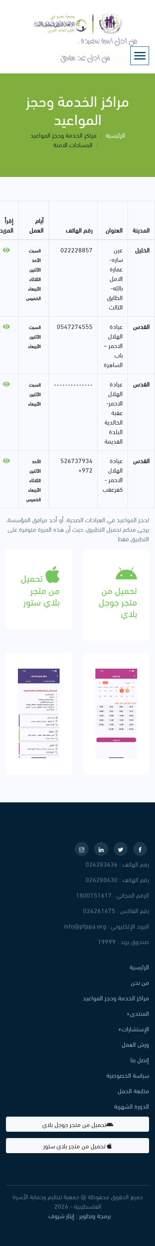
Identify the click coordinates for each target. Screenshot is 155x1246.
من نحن (140, 982)
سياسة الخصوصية (128, 1075)
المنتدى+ (137, 1013)
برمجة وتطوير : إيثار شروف (79, 1215)
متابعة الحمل (133, 1090)
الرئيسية (115, 134)
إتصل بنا (139, 1059)
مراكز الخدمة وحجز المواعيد (116, 997)
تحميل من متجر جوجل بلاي (74, 1124)
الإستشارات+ (133, 1028)
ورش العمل (135, 1044)
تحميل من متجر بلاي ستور (75, 1145)
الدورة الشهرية (131, 1106)
